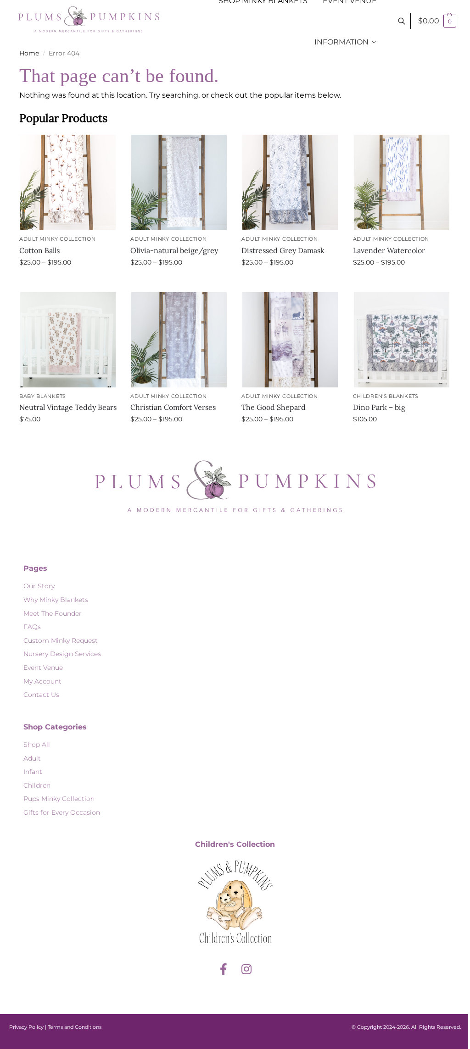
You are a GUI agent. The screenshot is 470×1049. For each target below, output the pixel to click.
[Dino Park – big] (401, 339)
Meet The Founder (52, 613)
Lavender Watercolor (389, 250)
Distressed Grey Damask (283, 250)
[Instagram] (246, 969)
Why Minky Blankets (55, 600)
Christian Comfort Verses (173, 407)
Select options (68, 282)
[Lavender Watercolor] (401, 182)
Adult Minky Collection (57, 239)
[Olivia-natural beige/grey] (179, 182)
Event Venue (43, 667)
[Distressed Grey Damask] (290, 182)
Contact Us (41, 694)
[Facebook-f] (223, 969)
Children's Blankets (386, 396)
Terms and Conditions (74, 1027)
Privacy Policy (26, 1027)
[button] (437, 21)
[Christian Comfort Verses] (179, 339)
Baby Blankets (42, 396)
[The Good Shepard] (290, 339)
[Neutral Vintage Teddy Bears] (68, 339)
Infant (32, 771)
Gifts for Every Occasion (61, 812)
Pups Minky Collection (59, 799)
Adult (32, 758)
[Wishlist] (103, 148)
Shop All (36, 744)
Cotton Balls (39, 250)
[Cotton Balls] (68, 182)
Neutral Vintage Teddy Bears (68, 407)
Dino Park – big (379, 407)
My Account (42, 681)
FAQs (32, 627)
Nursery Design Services (62, 654)
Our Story (39, 586)
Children (36, 785)
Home (29, 53)
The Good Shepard (273, 407)
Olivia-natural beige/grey (174, 250)
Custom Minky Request (60, 640)
